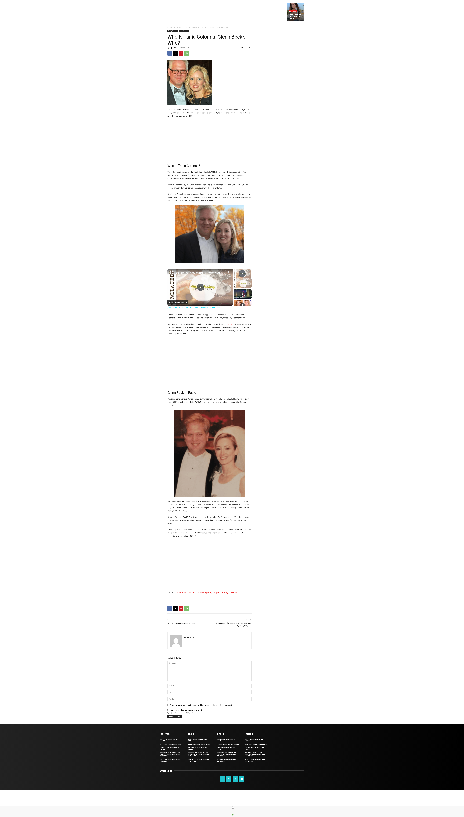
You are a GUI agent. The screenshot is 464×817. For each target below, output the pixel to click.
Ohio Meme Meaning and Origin (171, 744)
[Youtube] (241, 779)
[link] (171, 272)
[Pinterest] (181, 53)
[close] (233, 807)
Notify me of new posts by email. (182, 713)
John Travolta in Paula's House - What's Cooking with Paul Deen (200, 272)
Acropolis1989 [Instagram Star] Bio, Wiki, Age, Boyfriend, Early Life (233, 624)
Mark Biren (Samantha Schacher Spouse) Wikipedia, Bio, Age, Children (207, 592)
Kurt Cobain (228, 324)
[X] (175, 53)
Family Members (179, 27)
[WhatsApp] (186, 53)
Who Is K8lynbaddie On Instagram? (181, 623)
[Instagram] (228, 779)
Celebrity (292, 11)
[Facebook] (169, 53)
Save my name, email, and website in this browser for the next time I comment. (201, 705)
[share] (228, 272)
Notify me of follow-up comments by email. (186, 710)
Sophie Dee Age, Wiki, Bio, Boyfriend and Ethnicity (295, 16)
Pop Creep (173, 48)
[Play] (242, 294)
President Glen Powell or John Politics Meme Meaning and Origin (170, 754)
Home (169, 27)
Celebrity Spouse (193, 27)
